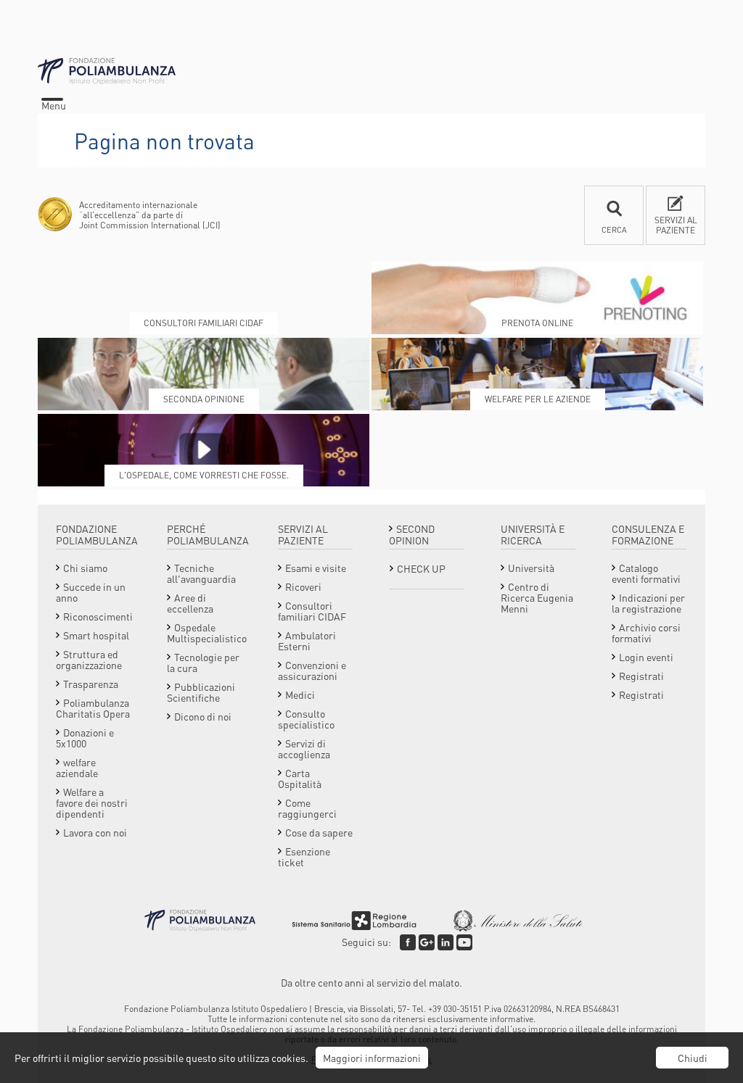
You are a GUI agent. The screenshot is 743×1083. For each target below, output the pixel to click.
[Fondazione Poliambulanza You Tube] (464, 942)
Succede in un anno (91, 592)
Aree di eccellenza (190, 603)
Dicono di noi (202, 716)
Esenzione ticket (304, 856)
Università (531, 567)
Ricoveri (303, 586)
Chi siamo (85, 567)
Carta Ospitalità (299, 778)
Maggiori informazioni (372, 1057)
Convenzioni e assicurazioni (312, 670)
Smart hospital (96, 635)
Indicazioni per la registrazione (648, 603)
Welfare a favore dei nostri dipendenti (92, 802)
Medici (300, 694)
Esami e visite (315, 567)
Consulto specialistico (306, 719)
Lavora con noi (95, 832)
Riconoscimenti (98, 616)
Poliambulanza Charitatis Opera (93, 708)
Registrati (641, 675)
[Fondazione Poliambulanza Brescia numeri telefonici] (371, 71)
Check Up (421, 568)
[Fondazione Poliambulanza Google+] (427, 942)
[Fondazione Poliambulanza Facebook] (408, 942)
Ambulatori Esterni (307, 640)
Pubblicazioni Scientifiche (201, 692)
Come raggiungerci (307, 808)
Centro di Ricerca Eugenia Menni (537, 597)
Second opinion (412, 534)
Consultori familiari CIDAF (312, 611)
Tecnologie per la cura (203, 662)
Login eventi (646, 656)
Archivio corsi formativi (646, 632)
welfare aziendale (77, 767)
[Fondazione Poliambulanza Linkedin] (445, 942)
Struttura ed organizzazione (89, 659)
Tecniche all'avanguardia (201, 573)
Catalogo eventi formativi (646, 573)
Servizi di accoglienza (304, 748)
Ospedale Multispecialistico (207, 632)
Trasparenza (90, 683)
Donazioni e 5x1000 (85, 738)
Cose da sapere (319, 832)
